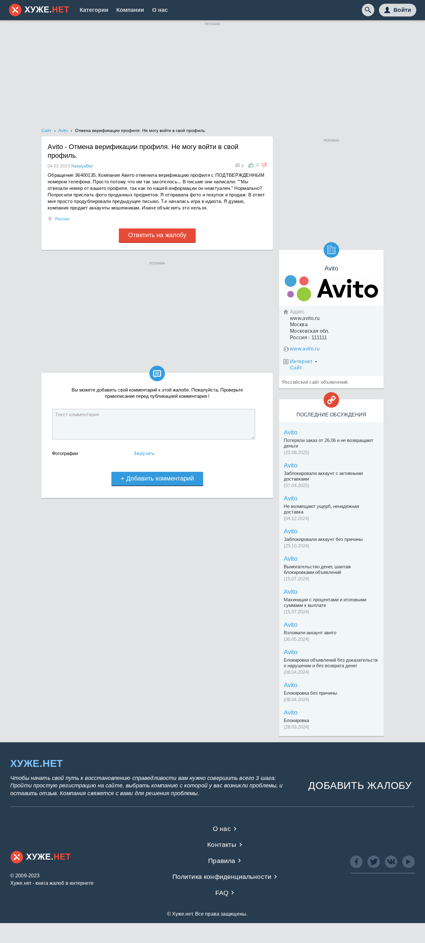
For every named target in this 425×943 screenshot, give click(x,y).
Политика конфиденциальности (222, 876)
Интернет (301, 361)
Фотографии (65, 453)
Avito (290, 432)
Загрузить (144, 453)
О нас (160, 10)
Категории (94, 10)
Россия (62, 218)
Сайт (296, 367)
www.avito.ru (305, 348)
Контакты (221, 844)
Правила (221, 860)
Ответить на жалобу (157, 235)
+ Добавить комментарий (157, 478)
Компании (130, 10)
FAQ (222, 892)
